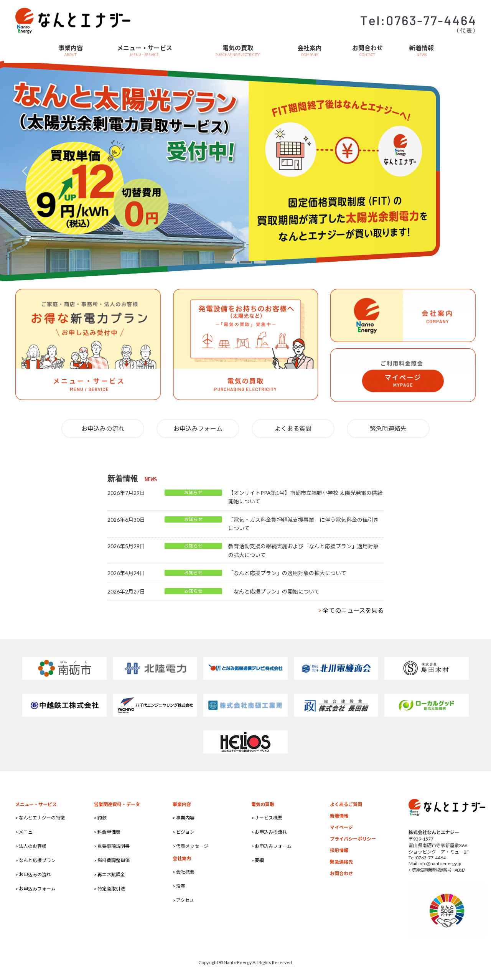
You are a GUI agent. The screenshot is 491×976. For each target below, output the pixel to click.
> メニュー (26, 832)
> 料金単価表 (107, 832)
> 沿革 (179, 886)
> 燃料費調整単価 (112, 860)
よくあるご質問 (346, 804)
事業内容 (182, 804)
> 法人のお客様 (30, 846)
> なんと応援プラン (35, 860)
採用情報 (339, 850)
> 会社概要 (183, 872)
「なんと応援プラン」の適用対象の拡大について (287, 573)
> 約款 (100, 818)
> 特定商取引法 (109, 889)
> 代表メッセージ (190, 846)
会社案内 (182, 858)
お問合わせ (341, 873)
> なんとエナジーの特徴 (40, 818)
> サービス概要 (266, 818)
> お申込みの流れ (33, 874)
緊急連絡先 (341, 862)
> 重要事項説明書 (112, 846)
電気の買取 (262, 804)
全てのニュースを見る (351, 610)
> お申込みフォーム (35, 889)
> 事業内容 (183, 818)
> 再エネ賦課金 (109, 874)
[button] (231, 262)
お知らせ (193, 492)
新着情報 (339, 816)
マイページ (341, 827)
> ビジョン (183, 832)
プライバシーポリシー (353, 839)
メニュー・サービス (36, 804)
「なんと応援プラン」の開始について (274, 591)
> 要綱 (257, 860)
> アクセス (183, 900)
